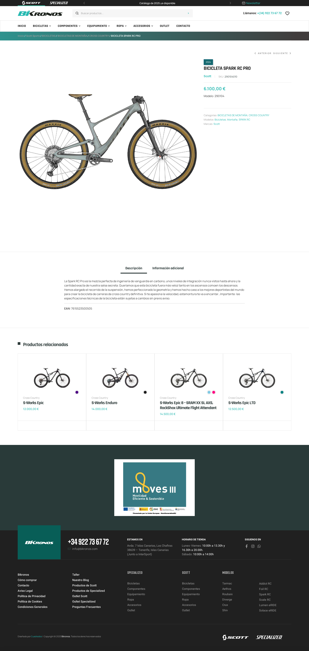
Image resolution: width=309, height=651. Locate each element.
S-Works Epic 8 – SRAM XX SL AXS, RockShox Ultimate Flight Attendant (188, 405)
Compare (32, 425)
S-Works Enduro (104, 403)
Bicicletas (220, 119)
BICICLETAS (48, 36)
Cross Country (31, 397)
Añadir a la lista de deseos (26, 425)
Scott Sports (33, 36)
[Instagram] (253, 546)
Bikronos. (66, 636)
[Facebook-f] (246, 546)
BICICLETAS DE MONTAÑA (72, 36)
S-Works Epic (33, 403)
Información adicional (168, 268)
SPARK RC (244, 119)
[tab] (134, 270)
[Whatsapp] (259, 546)
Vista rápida (37, 425)
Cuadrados (36, 636)
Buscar (188, 13)
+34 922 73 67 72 (88, 541)
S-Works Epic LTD (241, 403)
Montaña (232, 119)
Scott (207, 76)
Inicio (21, 36)
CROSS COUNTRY (99, 36)
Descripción (133, 268)
